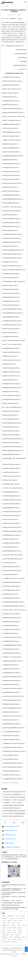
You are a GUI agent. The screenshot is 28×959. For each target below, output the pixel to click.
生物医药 (14, 930)
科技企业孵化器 (5, 934)
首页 (2, 6)
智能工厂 (4, 930)
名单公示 (13, 923)
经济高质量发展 (17, 937)
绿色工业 (23, 937)
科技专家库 (20, 932)
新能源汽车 (20, 927)
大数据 (18, 923)
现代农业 (9, 930)
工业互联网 (13, 925)
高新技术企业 (14, 941)
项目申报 (19, 939)
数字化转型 (9, 927)
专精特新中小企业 (10, 916)
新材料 (14, 927)
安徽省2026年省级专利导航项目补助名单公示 (13, 816)
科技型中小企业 (18, 934)
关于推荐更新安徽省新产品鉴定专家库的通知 (13, 805)
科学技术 (14, 932)
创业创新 (20, 920)
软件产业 (9, 939)
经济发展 (11, 937)
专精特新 (4, 916)
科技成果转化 (4, 937)
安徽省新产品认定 (5, 925)
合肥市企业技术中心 (15, 782)
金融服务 (14, 939)
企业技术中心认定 (5, 782)
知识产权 (9, 932)
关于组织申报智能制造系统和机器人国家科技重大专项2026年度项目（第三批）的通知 (14, 811)
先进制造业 (9, 920)
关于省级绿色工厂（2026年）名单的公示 (12, 802)
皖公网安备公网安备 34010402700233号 (11, 953)
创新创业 (4, 923)
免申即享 (15, 920)
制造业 (8, 923)
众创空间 (4, 920)
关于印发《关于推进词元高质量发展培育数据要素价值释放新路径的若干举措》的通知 (14, 814)
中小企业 (17, 916)
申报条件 (4, 932)
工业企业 (18, 925)
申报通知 (7, 6)
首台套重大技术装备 (6, 941)
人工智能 (11, 918)
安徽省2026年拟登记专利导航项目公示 (11, 808)
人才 (15, 918)
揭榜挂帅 (4, 927)
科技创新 (11, 934)
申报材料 (19, 930)
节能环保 (4, 939)
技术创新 (23, 925)
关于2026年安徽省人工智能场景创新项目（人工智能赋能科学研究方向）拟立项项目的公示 (14, 795)
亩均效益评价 (4, 918)
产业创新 (23, 916)
